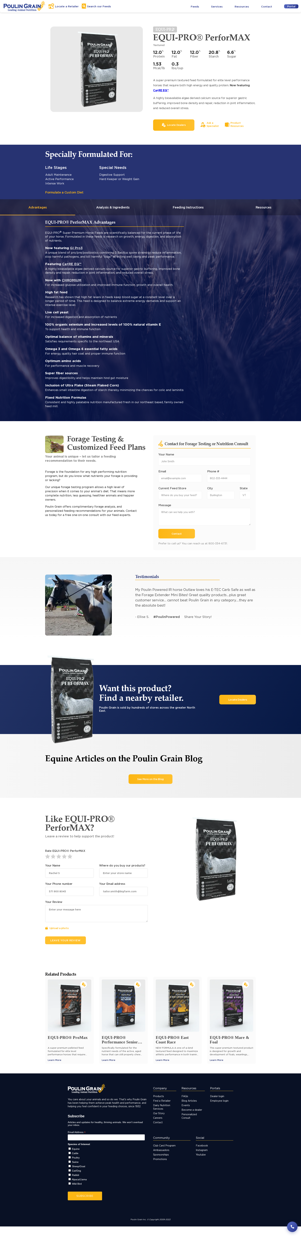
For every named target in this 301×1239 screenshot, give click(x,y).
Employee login (219, 1100)
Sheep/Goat (78, 1166)
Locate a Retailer (67, 6)
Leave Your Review (65, 940)
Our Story (159, 1113)
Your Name (166, 454)
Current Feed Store (172, 488)
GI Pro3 (76, 248)
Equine (76, 1148)
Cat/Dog (76, 1170)
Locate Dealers (237, 699)
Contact (266, 6)
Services (217, 6)
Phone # (213, 471)
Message (164, 505)
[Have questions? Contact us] (292, 1227)
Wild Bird (77, 1183)
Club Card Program (164, 1145)
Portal (291, 6)
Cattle (75, 1153)
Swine (75, 1162)
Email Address (77, 1132)
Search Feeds (99, 6)
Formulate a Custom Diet (64, 192)
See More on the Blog (150, 779)
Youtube (201, 1154)
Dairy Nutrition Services (161, 1107)
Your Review (53, 901)
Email (162, 471)
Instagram (202, 1150)
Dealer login (217, 1096)
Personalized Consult (189, 1116)
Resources (242, 6)
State (244, 488)
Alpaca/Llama (79, 1179)
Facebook (202, 1145)
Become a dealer (192, 1109)
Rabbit (75, 1175)
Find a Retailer (162, 1100)
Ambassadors (161, 1150)
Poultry (76, 1157)
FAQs (185, 1096)
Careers (157, 1117)
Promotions (160, 1159)
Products (158, 1096)
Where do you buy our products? (122, 865)
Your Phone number (58, 883)
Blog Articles (189, 1100)
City (210, 488)
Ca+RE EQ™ (161, 90)
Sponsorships (161, 1154)
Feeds (195, 6)
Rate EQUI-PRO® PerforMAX (65, 850)
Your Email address (112, 883)
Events (186, 1105)
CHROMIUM (71, 280)
